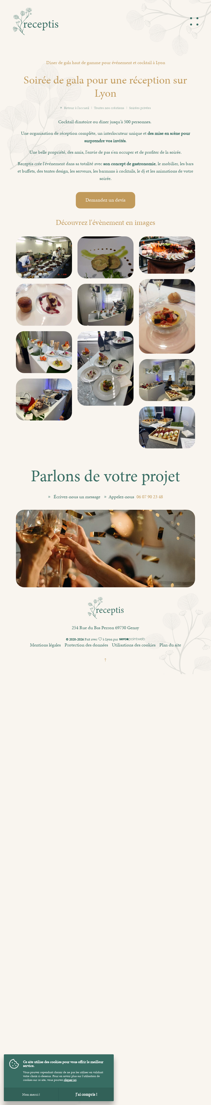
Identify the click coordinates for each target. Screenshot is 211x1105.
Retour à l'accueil (76, 107)
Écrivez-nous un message (77, 496)
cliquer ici (70, 1080)
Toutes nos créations (109, 107)
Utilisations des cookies (134, 645)
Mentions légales (45, 645)
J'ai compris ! (86, 1094)
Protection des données (86, 645)
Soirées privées (140, 107)
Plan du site (170, 645)
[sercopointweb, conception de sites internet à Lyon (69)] (132, 639)
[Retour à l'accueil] (35, 31)
